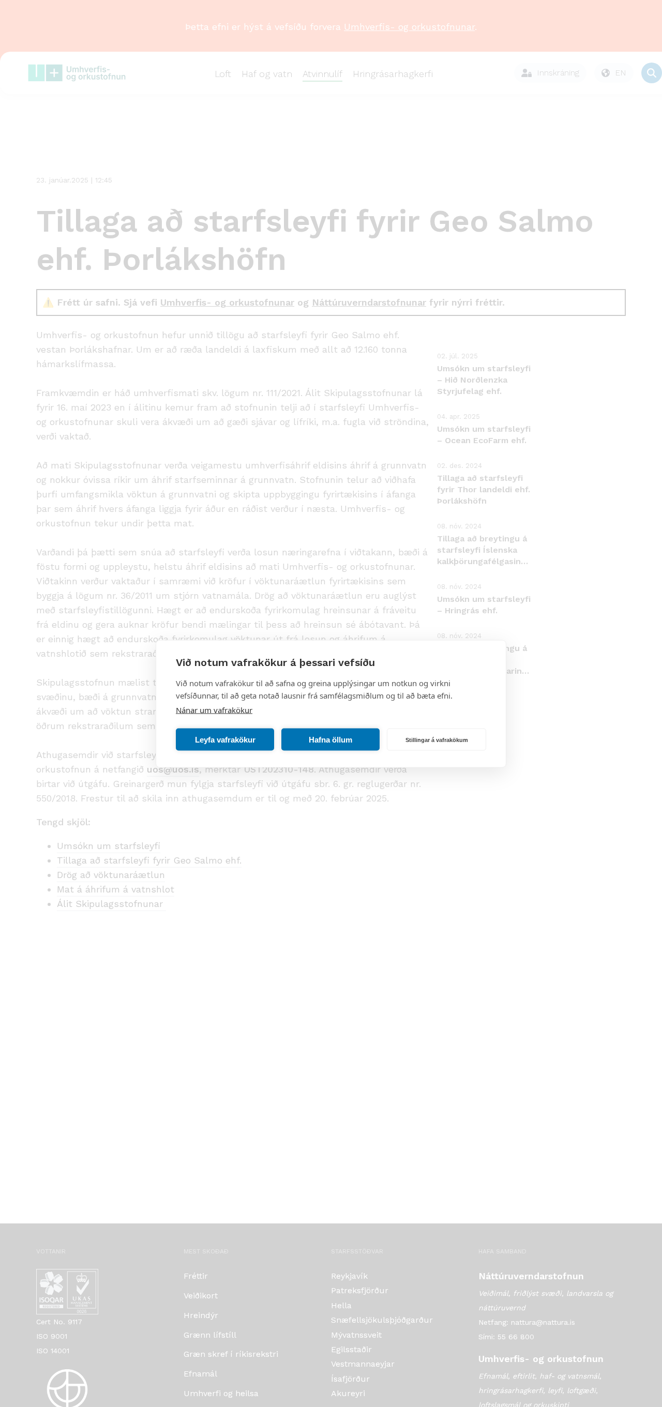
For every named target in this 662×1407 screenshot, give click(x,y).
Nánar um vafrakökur (214, 709)
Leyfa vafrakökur (225, 739)
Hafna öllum (330, 739)
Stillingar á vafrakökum (436, 739)
